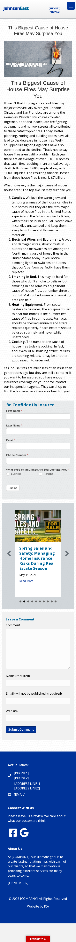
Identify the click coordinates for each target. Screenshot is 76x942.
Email (10, 440)
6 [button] (40, 601)
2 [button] (24, 601)
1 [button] (20, 601)
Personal (48, 473)
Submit (13, 487)
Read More (26, 581)
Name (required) (18, 676)
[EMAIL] (19, 794)
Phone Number (17, 454)
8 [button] (48, 601)
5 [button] (36, 601)
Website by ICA (38, 906)
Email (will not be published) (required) (34, 693)
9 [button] (52, 601)
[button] (9, 554)
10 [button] (56, 601)
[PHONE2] (54, 12)
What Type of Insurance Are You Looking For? (37, 469)
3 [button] (28, 601)
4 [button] (32, 601)
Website (12, 711)
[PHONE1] (54, 8)
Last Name (14, 425)
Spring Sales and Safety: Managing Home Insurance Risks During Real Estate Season (37, 558)
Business (15, 473)
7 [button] (44, 601)
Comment (13, 625)
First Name (14, 410)
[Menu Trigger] (71, 6)
